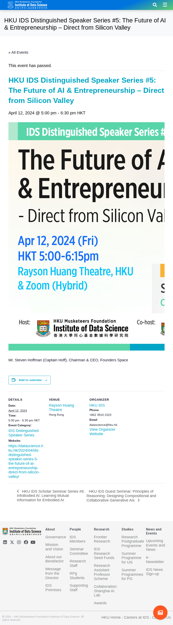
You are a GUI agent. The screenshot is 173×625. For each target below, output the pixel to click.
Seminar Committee (79, 551)
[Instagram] (19, 542)
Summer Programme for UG (131, 557)
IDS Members (77, 539)
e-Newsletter (155, 559)
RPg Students (77, 575)
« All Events (18, 52)
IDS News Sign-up (154, 571)
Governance (55, 537)
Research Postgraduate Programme (133, 541)
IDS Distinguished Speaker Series (23, 433)
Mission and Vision (54, 547)
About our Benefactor (54, 559)
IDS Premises (53, 587)
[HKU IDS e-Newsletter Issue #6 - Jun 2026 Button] (160, 612)
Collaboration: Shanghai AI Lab (105, 590)
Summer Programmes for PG (132, 574)
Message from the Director (53, 573)
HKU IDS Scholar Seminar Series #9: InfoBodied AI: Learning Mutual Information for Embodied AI (51, 495)
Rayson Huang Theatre (61, 407)
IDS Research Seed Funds (104, 553)
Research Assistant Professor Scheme (102, 572)
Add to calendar (30, 380)
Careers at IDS (136, 617)
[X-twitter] (12, 542)
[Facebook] (26, 542)
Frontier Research (102, 539)
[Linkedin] (5, 542)
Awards (100, 603)
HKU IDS (97, 405)
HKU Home (111, 617)
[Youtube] (33, 542)
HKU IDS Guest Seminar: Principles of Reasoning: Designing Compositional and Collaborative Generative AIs (121, 495)
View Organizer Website (102, 431)
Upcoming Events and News (155, 545)
